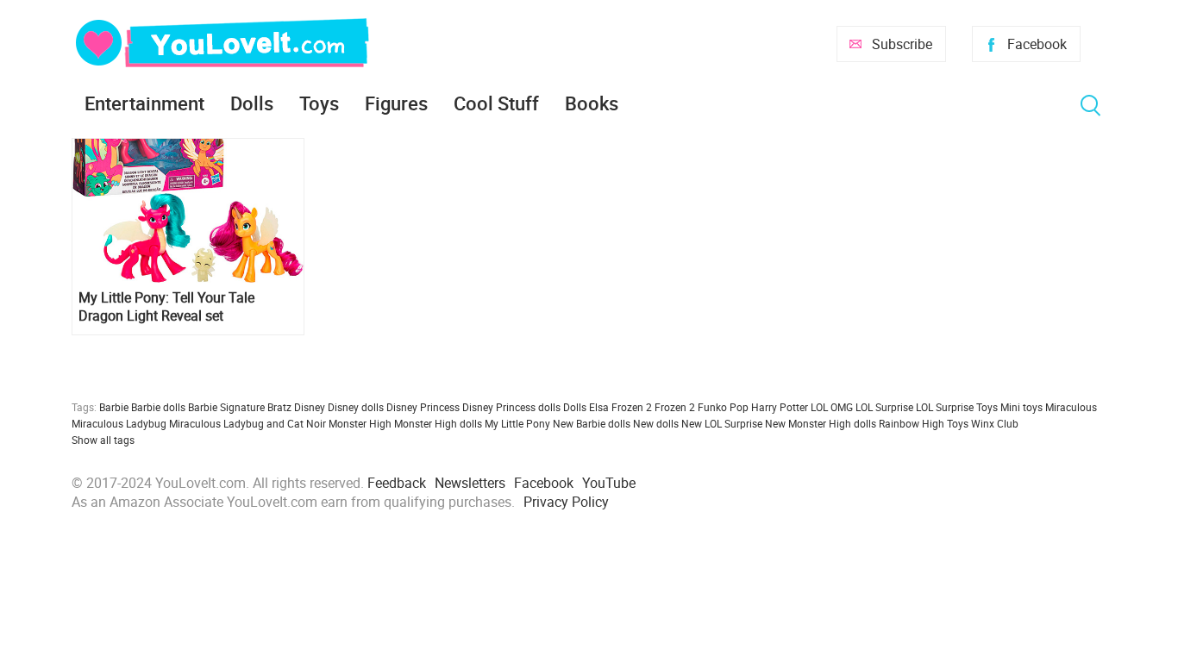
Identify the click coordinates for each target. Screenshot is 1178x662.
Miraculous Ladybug (119, 423)
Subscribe (902, 43)
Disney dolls (356, 407)
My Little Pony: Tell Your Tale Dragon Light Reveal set (166, 307)
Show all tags (103, 440)
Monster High (360, 423)
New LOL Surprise (721, 423)
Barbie (113, 407)
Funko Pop (723, 407)
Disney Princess (423, 407)
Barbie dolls (158, 407)
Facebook (1037, 43)
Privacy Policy (566, 501)
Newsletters (470, 482)
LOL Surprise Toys (957, 407)
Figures (396, 103)
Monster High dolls (438, 423)
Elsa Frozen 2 (620, 407)
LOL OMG (832, 407)
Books (591, 103)
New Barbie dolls (591, 423)
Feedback (396, 482)
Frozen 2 (675, 407)
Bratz (279, 407)
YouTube (609, 482)
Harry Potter (779, 407)
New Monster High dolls (820, 423)
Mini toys (1021, 407)
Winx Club (994, 423)
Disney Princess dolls (511, 407)
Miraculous (1071, 407)
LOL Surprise (884, 407)
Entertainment (144, 103)
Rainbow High (911, 423)
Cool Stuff (496, 103)
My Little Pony (517, 423)
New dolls (656, 423)
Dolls (251, 103)
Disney (309, 407)
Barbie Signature (226, 407)
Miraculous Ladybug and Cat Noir (247, 423)
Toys (319, 103)
